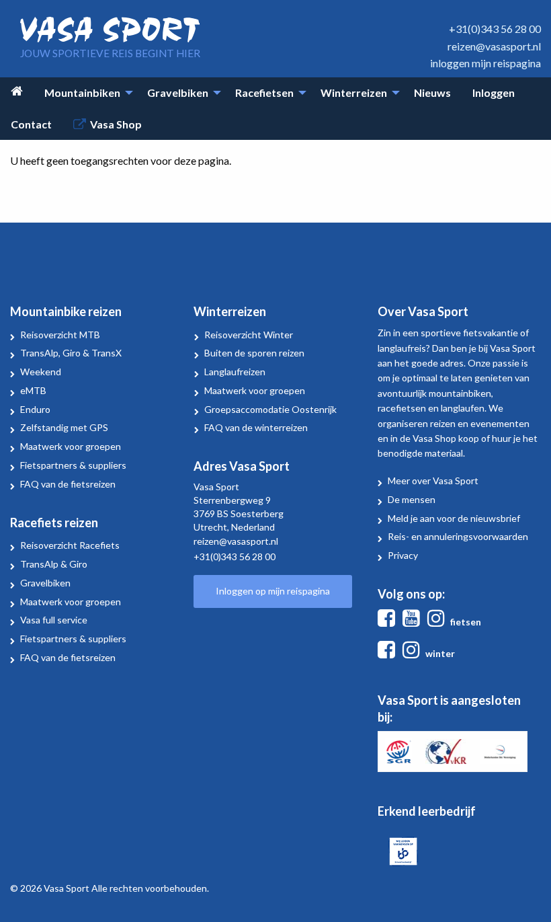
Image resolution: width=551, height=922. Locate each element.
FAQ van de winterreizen (256, 427)
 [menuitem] (17, 91)
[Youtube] (413, 621)
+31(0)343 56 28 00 (495, 28)
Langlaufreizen (234, 371)
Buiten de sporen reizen (254, 352)
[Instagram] (438, 621)
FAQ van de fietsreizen (68, 484)
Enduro (35, 409)
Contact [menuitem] (31, 124)
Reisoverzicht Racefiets (70, 545)
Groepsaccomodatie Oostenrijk (270, 409)
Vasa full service (53, 619)
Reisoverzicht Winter (248, 334)
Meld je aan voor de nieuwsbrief (454, 518)
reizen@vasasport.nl (494, 46)
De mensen (411, 499)
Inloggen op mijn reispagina (273, 591)
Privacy (403, 555)
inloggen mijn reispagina (485, 62)
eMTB (33, 390)
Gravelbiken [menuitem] (177, 92)
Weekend (40, 371)
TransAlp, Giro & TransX (71, 352)
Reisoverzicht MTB (60, 334)
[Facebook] (389, 621)
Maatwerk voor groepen (70, 446)
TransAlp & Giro (53, 564)
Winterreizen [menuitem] (354, 92)
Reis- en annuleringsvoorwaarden (458, 536)
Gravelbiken (45, 582)
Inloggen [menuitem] (493, 92)
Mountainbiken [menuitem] (82, 92)
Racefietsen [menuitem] (264, 92)
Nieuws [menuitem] (432, 92)
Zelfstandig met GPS (64, 427)
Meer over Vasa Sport (433, 480)
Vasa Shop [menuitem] (116, 124)
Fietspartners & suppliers (73, 465)
